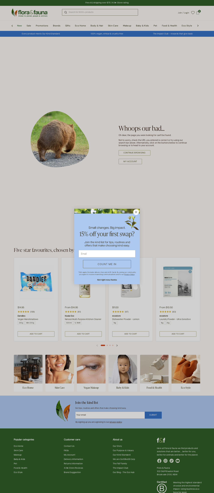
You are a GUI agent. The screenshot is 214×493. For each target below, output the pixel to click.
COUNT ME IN (107, 264)
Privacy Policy (129, 274)
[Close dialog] (136, 212)
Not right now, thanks (107, 279)
